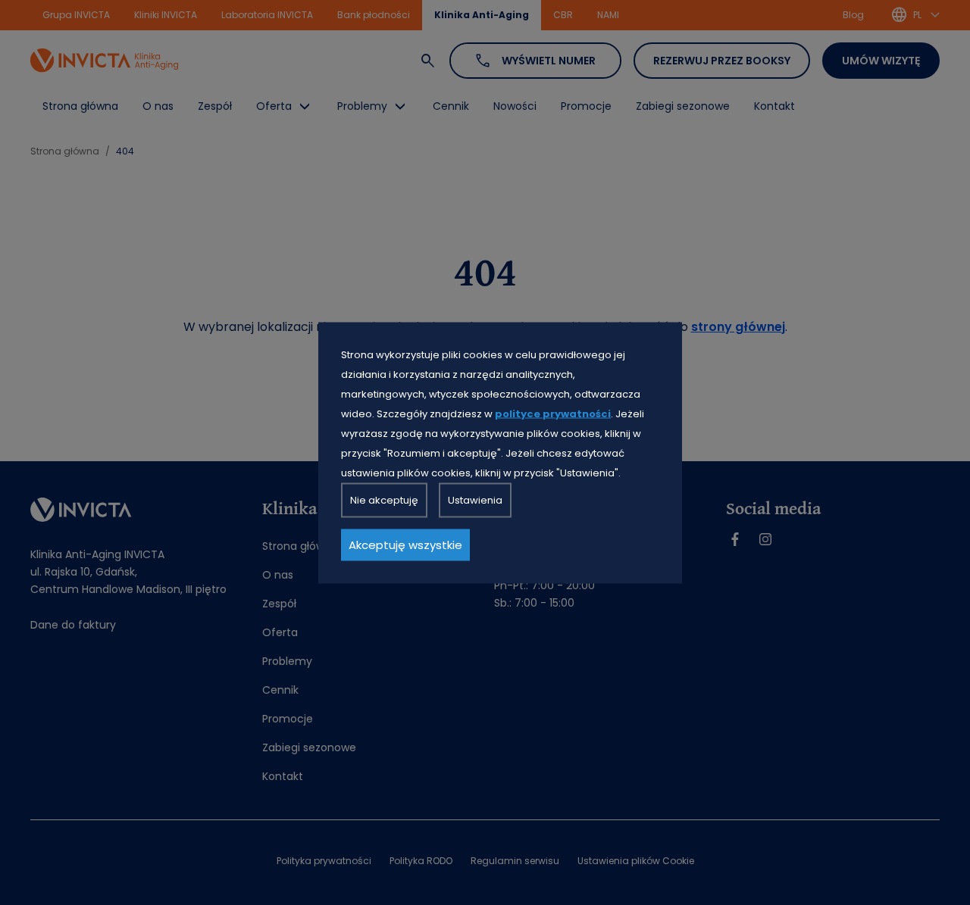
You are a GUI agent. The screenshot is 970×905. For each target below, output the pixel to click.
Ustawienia (475, 499)
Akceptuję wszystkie (405, 544)
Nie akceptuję (384, 499)
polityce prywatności (553, 413)
